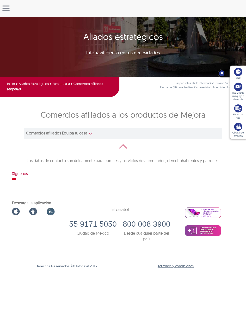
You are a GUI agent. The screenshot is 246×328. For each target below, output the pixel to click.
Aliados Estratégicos (34, 84)
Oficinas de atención (238, 134)
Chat (238, 78)
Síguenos (20, 174)
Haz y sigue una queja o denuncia (238, 96)
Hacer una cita (238, 116)
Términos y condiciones (176, 266)
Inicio (11, 84)
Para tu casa (61, 84)
